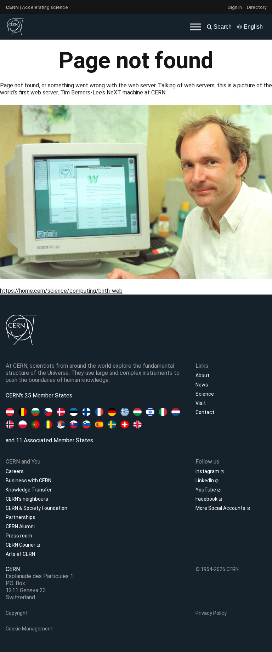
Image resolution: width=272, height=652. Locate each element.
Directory (256, 7)
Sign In (235, 7)
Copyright (17, 613)
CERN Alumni (20, 526)
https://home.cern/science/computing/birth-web (61, 290)
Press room (19, 536)
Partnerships (20, 517)
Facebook (207, 499)
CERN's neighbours (27, 499)
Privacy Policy (211, 613)
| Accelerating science (37, 7)
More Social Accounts (221, 508)
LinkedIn (205, 480)
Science (205, 394)
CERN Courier (21, 545)
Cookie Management (29, 628)
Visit (201, 403)
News (202, 385)
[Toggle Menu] (195, 26)
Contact (205, 412)
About (202, 375)
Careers (15, 471)
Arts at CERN (20, 554)
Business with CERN (28, 480)
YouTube (206, 490)
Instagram (208, 471)
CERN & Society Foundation (36, 508)
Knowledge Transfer (29, 490)
